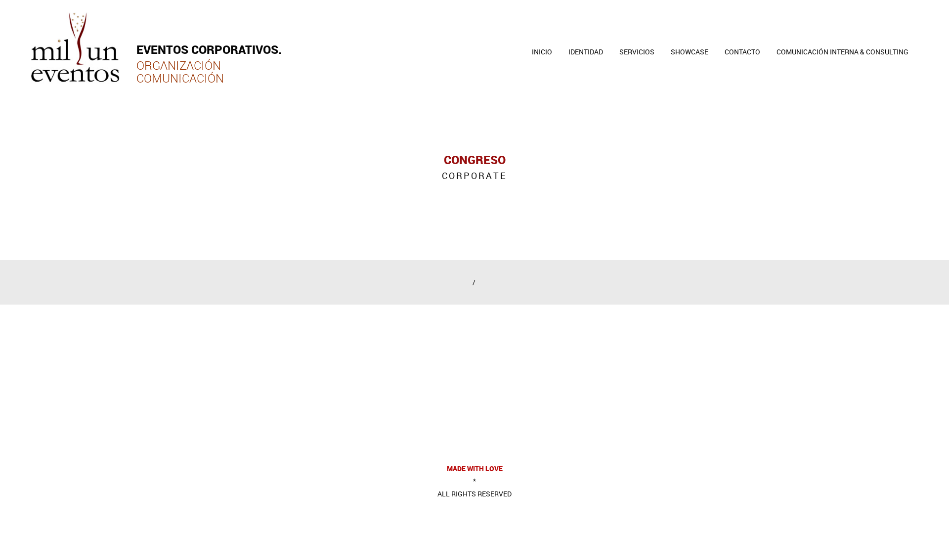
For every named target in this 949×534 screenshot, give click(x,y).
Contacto (742, 51)
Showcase (689, 51)
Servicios (636, 51)
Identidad (585, 51)
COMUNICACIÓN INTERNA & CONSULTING (842, 51)
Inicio (542, 51)
